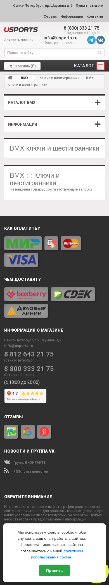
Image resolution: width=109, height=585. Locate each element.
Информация (71, 16)
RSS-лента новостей (30, 472)
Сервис (50, 16)
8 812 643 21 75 (29, 354)
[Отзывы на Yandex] (44, 432)
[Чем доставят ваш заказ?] (54, 302)
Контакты (94, 16)
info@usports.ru (60, 38)
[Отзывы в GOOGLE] (28, 432)
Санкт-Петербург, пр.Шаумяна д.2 (42, 5)
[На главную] (10, 77)
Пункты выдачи (89, 5)
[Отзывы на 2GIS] (11, 432)
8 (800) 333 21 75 (81, 28)
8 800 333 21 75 (29, 369)
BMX (25, 78)
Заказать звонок (19, 40)
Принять (54, 570)
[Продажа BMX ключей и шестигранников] (21, 29)
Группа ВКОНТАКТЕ (29, 463)
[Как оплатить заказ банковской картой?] (54, 251)
